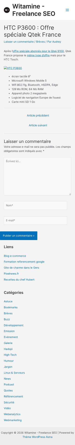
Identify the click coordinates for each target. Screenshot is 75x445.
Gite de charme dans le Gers (21, 267)
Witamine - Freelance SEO (33, 10)
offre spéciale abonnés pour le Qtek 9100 (38, 51)
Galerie (8, 343)
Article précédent (38, 115)
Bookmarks (11, 307)
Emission (9, 331)
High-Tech (10, 354)
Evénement (11, 337)
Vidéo (7, 408)
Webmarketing (13, 420)
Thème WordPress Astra (37, 436)
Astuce (8, 301)
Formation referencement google (24, 261)
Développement (13, 325)
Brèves (40, 41)
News (7, 378)
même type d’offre (38, 55)
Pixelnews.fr (11, 273)
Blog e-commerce (15, 255)
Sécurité (9, 402)
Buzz (7, 319)
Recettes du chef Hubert (19, 279)
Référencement (13, 396)
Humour (9, 360)
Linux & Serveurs (14, 372)
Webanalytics (12, 414)
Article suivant (38, 125)
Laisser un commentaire (19, 41)
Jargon (8, 366)
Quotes (8, 390)
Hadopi (8, 349)
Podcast (9, 384)
